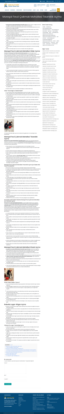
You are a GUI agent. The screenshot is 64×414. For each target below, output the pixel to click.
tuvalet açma (53, 42)
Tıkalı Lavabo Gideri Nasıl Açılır (48, 107)
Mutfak (7, 27)
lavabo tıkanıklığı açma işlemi (47, 28)
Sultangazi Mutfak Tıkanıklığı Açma (49, 115)
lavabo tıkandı (45, 31)
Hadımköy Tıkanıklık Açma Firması (49, 66)
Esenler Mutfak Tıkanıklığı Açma (49, 113)
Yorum (5, 363)
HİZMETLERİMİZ (19, 10)
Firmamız (8, 46)
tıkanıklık (22, 24)
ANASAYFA (7, 10)
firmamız (24, 27)
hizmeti (54, 40)
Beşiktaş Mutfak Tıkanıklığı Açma (49, 124)
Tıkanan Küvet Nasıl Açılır (47, 87)
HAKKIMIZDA (12, 10)
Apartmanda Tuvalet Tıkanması (49, 83)
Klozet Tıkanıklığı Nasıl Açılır (48, 85)
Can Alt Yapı (8, 300)
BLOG (38, 10)
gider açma (34, 53)
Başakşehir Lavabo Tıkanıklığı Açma (50, 95)
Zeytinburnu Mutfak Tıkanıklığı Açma (50, 109)
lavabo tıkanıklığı (55, 31)
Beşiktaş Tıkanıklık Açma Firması (49, 64)
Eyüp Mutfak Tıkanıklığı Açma (48, 117)
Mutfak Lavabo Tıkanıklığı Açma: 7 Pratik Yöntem (50, 53)
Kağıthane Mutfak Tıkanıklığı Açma (49, 120)
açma (26, 24)
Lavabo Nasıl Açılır (46, 81)
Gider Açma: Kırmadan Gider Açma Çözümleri (49, 62)
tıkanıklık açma (34, 73)
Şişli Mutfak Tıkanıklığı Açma (48, 122)
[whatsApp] (59, 1)
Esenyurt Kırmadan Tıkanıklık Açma (49, 77)
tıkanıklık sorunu (9, 28)
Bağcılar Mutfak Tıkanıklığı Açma (49, 111)
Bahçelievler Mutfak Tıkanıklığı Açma (50, 128)
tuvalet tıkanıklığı (14, 27)
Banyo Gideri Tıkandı (47, 89)
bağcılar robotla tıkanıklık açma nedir (48, 45)
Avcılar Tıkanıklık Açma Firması (49, 68)
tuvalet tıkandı (48, 43)
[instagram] (58, 1)
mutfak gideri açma (55, 32)
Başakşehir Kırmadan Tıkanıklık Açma (50, 74)
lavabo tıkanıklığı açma (55, 29)
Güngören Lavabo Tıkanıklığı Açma (49, 91)
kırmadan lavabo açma (46, 42)
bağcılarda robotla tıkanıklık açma (48, 33)
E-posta (6, 379)
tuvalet (44, 43)
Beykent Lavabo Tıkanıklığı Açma (49, 103)
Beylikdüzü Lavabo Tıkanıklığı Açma (49, 105)
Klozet (7, 178)
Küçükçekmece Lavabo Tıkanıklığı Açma (50, 93)
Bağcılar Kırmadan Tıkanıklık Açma (49, 76)
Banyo (7, 104)
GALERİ (34, 10)
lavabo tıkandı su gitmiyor (47, 29)
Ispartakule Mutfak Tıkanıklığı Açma (50, 130)
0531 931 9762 (49, 405)
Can (16, 193)
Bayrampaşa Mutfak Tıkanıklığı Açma (50, 126)
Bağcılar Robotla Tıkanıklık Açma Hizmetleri (51, 50)
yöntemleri (44, 38)
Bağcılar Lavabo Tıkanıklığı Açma (49, 97)
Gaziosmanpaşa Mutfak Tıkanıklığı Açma (51, 118)
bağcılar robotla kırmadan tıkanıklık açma (49, 35)
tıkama (50, 32)
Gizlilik (45, 10)
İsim (5, 375)
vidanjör (13, 188)
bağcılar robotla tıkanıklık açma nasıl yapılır (49, 36)
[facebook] (56, 1)
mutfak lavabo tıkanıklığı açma (47, 39)
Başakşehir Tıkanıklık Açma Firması (49, 70)
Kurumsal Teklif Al (50, 1)
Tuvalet (7, 34)
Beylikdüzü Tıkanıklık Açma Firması (49, 72)
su (15, 33)
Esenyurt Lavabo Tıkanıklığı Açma (49, 101)
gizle (11, 344)
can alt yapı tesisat (55, 43)
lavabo (10, 29)
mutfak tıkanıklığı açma (50, 38)
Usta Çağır (43, 1)
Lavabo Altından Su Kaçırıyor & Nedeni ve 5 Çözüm (50, 56)
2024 (57, 36)
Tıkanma (8, 70)
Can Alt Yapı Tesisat (21, 155)
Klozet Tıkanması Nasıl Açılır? (48, 59)
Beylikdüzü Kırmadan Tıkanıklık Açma (50, 79)
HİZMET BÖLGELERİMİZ (27, 10)
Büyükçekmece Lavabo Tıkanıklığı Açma (50, 99)
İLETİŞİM (41, 10)
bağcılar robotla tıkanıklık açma (47, 40)
